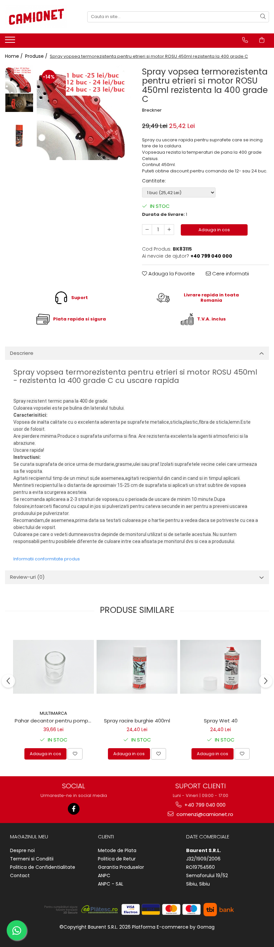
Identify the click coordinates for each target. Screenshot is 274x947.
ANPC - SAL (110, 884)
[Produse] (11, 42)
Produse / (37, 56)
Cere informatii (230, 273)
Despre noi (22, 850)
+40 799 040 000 (204, 804)
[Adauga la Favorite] (75, 754)
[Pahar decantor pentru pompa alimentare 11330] (53, 667)
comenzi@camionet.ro (204, 814)
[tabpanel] (84, 112)
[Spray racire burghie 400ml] (137, 667)
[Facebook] (74, 809)
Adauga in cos (214, 230)
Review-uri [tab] (27, 576)
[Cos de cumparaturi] (262, 40)
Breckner (152, 110)
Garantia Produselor (121, 867)
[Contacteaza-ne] (245, 40)
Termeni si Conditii (31, 858)
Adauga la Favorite (171, 273)
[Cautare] (263, 16)
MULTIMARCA (53, 713)
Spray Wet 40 (221, 720)
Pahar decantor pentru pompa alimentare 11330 (54, 720)
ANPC (104, 875)
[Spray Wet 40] (220, 667)
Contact (20, 875)
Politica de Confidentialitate (42, 867)
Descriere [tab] (21, 353)
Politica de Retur (117, 858)
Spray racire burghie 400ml (137, 720)
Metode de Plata (117, 850)
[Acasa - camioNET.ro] (38, 16)
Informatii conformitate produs (46, 559)
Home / (14, 56)
